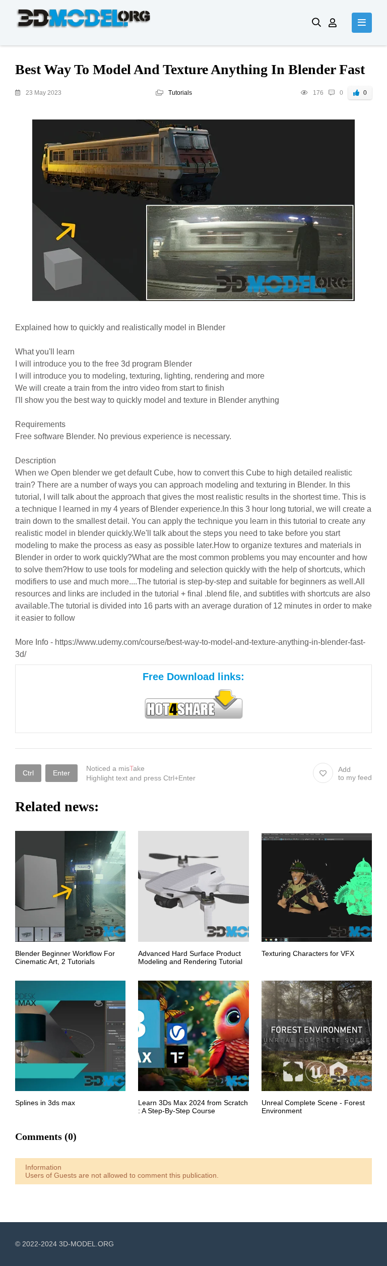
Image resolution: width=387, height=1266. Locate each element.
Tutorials (180, 92)
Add (355, 773)
